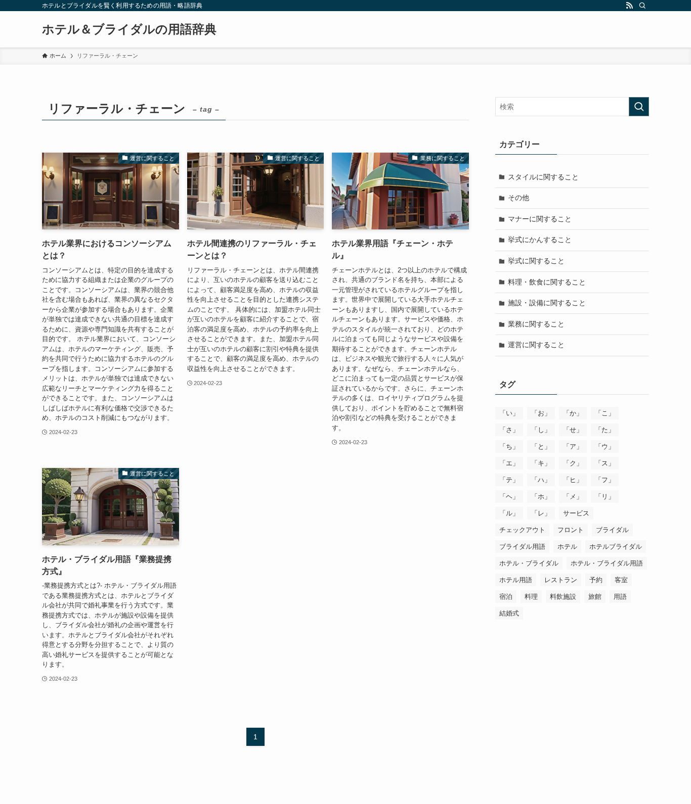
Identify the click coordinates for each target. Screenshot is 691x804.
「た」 (605, 430)
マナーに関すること (540, 219)
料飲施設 (563, 596)
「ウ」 (605, 446)
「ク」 (573, 463)
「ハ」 (541, 480)
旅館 (594, 596)
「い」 (509, 413)
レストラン (560, 580)
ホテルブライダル (615, 546)
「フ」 (605, 480)
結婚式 (509, 613)
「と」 (541, 446)
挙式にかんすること (540, 239)
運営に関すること (536, 345)
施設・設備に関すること (547, 303)
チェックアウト (522, 530)
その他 (518, 198)
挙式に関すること (536, 261)
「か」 (573, 413)
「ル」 (509, 513)
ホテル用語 (515, 580)
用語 (620, 596)
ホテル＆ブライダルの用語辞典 (129, 29)
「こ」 (605, 413)
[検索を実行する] (639, 106)
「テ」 (509, 480)
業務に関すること (536, 324)
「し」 (541, 430)
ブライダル (612, 530)
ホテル (567, 546)
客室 (621, 580)
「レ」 (541, 513)
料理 (531, 596)
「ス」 (605, 463)
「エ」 (509, 463)
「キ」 (541, 463)
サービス (576, 513)
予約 (595, 580)
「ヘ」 (509, 496)
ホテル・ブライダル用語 (607, 563)
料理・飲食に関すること (547, 282)
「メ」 (573, 496)
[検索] (642, 5)
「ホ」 (541, 496)
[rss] (629, 5)
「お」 (541, 413)
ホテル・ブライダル (528, 563)
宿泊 (505, 596)
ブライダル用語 (522, 546)
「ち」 (509, 446)
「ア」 (573, 446)
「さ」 (509, 430)
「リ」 (605, 496)
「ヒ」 (573, 480)
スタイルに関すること (543, 177)
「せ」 (573, 430)
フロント (570, 530)
